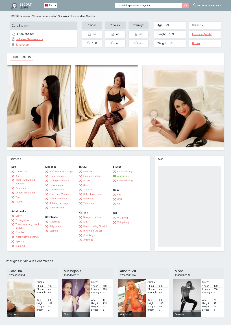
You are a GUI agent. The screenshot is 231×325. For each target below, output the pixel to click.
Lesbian (53, 230)
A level (19, 176)
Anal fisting (123, 176)
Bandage (88, 198)
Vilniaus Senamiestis (44, 16)
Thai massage (56, 185)
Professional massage (61, 171)
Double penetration (26, 192)
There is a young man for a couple (28, 226)
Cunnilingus (89, 235)
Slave (86, 185)
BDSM (86, 180)
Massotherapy (56, 189)
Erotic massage (57, 176)
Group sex (21, 188)
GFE (85, 221)
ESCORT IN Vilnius (20, 16)
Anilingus (88, 239)
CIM (119, 194)
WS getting (123, 222)
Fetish (19, 201)
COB (119, 199)
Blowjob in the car (92, 230)
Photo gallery (21, 57)
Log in (209, 5)
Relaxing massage (59, 203)
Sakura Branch (56, 207)
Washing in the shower (27, 236)
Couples (20, 232)
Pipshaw (20, 241)
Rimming (20, 246)
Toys (18, 197)
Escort (19, 215)
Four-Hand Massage (60, 194)
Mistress (87, 171)
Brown (196, 43)
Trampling (88, 203)
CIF (119, 203)
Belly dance (55, 226)
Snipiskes (63, 16)
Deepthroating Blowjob (95, 226)
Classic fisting (124, 171)
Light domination (92, 176)
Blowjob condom (92, 217)
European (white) (202, 34)
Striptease (54, 221)
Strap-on (87, 189)
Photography (22, 220)
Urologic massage (59, 180)
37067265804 (25, 34)
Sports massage (58, 198)
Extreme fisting (125, 180)
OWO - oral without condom (25, 182)
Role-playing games (93, 194)
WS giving (122, 217)
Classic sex (21, 171)
